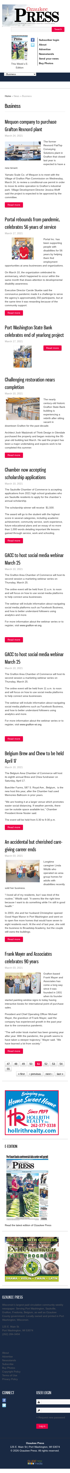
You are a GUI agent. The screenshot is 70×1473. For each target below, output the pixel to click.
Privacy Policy (10, 1379)
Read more (15, 205)
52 (46, 1063)
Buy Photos (46, 63)
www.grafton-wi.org (30, 625)
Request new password (51, 1417)
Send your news (49, 58)
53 (53, 1063)
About (42, 44)
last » (60, 1073)
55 (8, 1068)
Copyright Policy (11, 1371)
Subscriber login (49, 40)
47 (8, 1063)
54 (61, 1063)
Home (8, 96)
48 (15, 1063)
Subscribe (7, 1364)
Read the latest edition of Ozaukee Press (28, 1225)
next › (49, 1073)
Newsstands (46, 54)
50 (30, 1063)
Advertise (45, 49)
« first (21, 1073)
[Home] (35, 24)
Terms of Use (9, 1375)
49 (23, 1063)
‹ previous (35, 1073)
